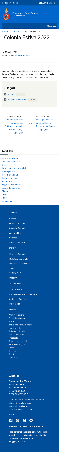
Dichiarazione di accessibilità (22, 409)
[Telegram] (31, 420)
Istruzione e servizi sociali (14, 168)
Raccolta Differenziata (19, 263)
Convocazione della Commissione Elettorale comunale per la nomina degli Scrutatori (13, 126)
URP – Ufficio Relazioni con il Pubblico (26, 399)
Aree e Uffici (15, 232)
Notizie (15, 31)
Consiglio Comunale (18, 228)
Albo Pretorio (15, 289)
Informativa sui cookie (19, 406)
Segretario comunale (11, 184)
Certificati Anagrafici (18, 299)
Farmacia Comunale (18, 254)
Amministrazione (22, 55)
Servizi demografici (11, 187)
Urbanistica (7, 201)
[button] (49, 26)
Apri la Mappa (48, 2)
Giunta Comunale (17, 223)
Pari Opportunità (17, 242)
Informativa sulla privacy (20, 403)
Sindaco (12, 218)
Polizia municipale (10, 174)
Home (5, 31)
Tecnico (5, 194)
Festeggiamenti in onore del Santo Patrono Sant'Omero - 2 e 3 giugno (46, 124)
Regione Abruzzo (10, 2)
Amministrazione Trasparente (23, 294)
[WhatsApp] (24, 420)
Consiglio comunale (11, 161)
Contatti (13, 237)
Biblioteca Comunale (18, 258)
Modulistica (14, 303)
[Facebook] (11, 420)
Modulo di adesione (21, 99)
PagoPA (13, 277)
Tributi (5, 197)
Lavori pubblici (8, 171)
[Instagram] (17, 420)
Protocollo (7, 181)
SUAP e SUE (15, 273)
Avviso (15, 94)
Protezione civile (9, 178)
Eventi (5, 164)
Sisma (5, 191)
